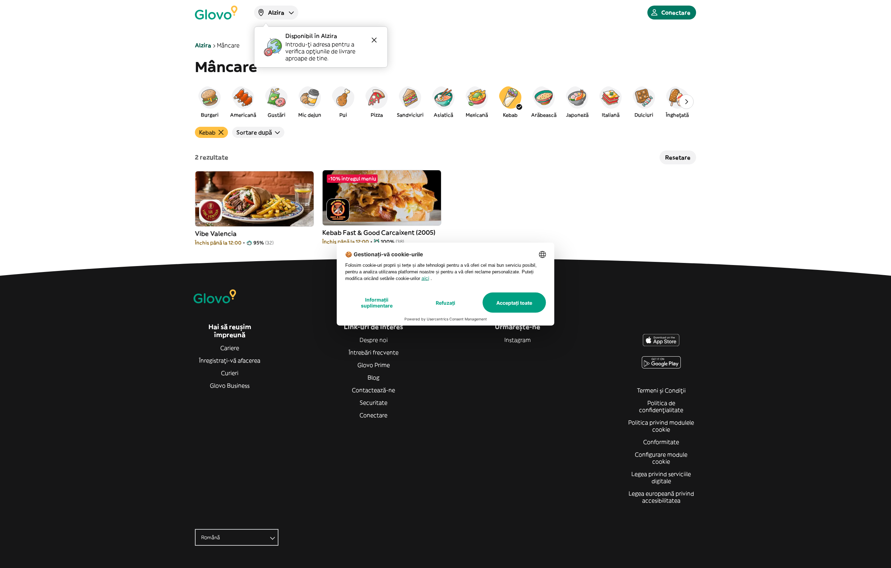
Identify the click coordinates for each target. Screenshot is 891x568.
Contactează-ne (373, 390)
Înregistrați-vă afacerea (229, 360)
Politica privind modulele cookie (661, 426)
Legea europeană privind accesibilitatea (661, 497)
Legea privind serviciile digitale (661, 477)
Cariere (229, 347)
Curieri (229, 372)
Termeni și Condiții (661, 390)
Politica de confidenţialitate (661, 406)
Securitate (373, 402)
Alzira (203, 45)
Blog (373, 377)
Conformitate (661, 441)
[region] (445, 101)
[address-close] (374, 40)
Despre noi (374, 339)
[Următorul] (686, 102)
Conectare (373, 415)
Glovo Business (230, 385)
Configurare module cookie (661, 458)
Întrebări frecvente (374, 352)
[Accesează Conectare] (216, 13)
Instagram (517, 339)
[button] (209, 101)
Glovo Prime (373, 364)
